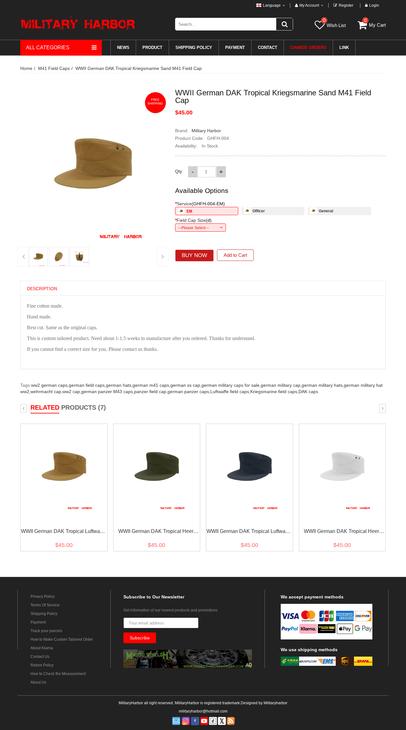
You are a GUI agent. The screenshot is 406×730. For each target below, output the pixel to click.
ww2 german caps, (50, 385)
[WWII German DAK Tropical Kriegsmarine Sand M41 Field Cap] (38, 256)
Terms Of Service (45, 605)
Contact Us (39, 656)
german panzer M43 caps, (107, 391)
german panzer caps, (188, 391)
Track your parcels (46, 631)
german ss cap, (185, 385)
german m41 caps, (151, 385)
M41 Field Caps (54, 68)
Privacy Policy (42, 596)
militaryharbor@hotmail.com (203, 711)
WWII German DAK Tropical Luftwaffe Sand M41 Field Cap (63, 532)
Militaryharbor (275, 703)
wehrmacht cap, (46, 391)
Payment (38, 622)
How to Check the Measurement (58, 674)
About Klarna (41, 648)
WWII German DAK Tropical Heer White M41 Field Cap (341, 532)
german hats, (119, 385)
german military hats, (323, 385)
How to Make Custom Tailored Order (61, 639)
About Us (38, 682)
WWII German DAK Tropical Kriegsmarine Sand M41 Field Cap (138, 68)
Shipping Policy (43, 613)
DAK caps (308, 391)
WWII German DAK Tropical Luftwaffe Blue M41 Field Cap (248, 532)
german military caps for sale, (231, 385)
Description (42, 288)
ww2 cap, (71, 391)
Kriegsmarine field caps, (274, 391)
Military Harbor (206, 130)
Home (26, 68)
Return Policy (42, 665)
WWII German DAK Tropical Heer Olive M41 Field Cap (155, 532)
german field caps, (87, 385)
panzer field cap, (150, 391)
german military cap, (281, 385)
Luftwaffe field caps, (230, 391)
